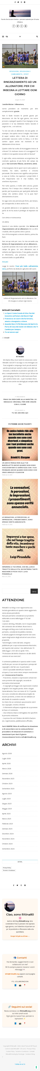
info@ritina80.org (12, 974)
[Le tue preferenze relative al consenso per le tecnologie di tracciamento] (36, 1067)
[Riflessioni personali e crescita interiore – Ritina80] (20, 13)
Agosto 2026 (7, 753)
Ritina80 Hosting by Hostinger (15, 1054)
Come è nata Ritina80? (12, 1049)
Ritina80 (5, 262)
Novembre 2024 (8, 839)
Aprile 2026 (6, 763)
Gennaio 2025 (7, 829)
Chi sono (23, 1049)
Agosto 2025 (7, 793)
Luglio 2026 (6, 758)
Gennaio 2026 (7, 773)
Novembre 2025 (8, 778)
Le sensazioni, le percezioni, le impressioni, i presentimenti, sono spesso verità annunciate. (17, 519)
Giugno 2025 (7, 803)
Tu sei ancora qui (11, 332)
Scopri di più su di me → (20, 936)
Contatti (31, 1051)
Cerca (34, 591)
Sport (26, 74)
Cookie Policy (10, 1051)
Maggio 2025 (7, 809)
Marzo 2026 (6, 768)
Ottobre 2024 (7, 844)
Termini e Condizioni (9, 870)
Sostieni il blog (30, 1054)
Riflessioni (14, 71)
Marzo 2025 (6, 819)
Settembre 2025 (8, 788)
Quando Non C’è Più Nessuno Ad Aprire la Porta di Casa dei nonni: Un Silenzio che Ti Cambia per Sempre (21, 326)
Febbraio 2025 (7, 824)
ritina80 (6, 338)
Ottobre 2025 (7, 783)
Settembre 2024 (8, 849)
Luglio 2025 (6, 799)
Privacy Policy (7, 867)
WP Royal (34, 1046)
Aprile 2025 (6, 813)
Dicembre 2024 (8, 834)
